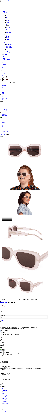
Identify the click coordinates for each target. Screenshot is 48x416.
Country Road (3, 302)
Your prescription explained (5, 110)
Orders (4, 9)
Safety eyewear (7, 39)
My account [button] (3, 7)
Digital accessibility (4, 410)
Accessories (7, 53)
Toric (2, 87)
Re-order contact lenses (5, 8)
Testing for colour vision (4, 115)
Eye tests (4, 34)
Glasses (7, 16)
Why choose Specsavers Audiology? (10, 44)
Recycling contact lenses (8, 31)
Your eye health (5, 398)
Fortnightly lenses (8, 27)
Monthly (7, 28)
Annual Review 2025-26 (6, 404)
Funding (7, 49)
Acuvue (2, 90)
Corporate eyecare (5, 396)
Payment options (3, 73)
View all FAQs (7, 41)
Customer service (5, 401)
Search (1, 0)
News (3, 405)
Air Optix (3, 92)
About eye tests (5, 394)
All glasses (3, 134)
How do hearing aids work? (5, 131)
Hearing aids (7, 51)
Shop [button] (2, 388)
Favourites (4, 57)
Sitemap (2, 412)
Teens (2, 68)
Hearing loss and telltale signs (9, 47)
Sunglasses (7, 18)
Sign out (4, 11)
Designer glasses (8, 19)
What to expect (3, 121)
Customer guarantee (8, 45)
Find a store (3, 3)
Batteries (3, 126)
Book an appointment (8, 46)
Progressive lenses (4, 114)
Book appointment (5, 54)
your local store (10, 362)
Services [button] (3, 393)
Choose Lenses (2, 320)
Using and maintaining (8, 52)
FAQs (6, 24)
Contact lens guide (8, 30)
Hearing (4, 42)
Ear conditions (7, 48)
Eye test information (8, 37)
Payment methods (5, 10)
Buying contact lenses (8, 32)
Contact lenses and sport (4, 113)
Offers (3, 391)
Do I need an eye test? (4, 109)
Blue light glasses (8, 17)
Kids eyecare (7, 36)
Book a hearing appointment (6, 395)
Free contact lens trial (4, 96)
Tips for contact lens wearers (5, 97)
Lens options (7, 22)
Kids (2, 69)
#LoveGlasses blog (8, 23)
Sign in (5, 7)
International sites (4, 411)
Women (2, 67)
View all (7, 29)
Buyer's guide (7, 20)
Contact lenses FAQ (5, 403)
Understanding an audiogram (5, 132)
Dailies (2, 91)
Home (1, 134)
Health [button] (2, 397)
